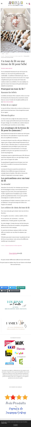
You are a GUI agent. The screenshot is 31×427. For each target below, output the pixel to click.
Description (13, 253)
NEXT (7, 53)
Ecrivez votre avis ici (6, 68)
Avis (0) (19, 253)
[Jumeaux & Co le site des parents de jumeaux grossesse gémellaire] (15, 3)
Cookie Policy (4, 423)
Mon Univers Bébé (8, 102)
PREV (3, 53)
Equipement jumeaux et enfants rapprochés (14, 56)
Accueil (2, 56)
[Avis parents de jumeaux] (15, 403)
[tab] (13, 253)
